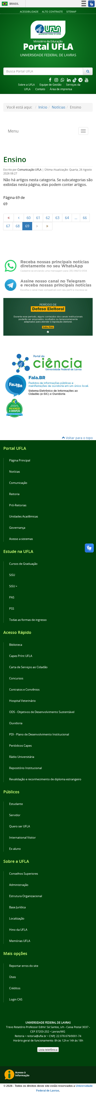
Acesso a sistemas (21, 539)
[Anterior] (19, 218)
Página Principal (19, 460)
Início (42, 107)
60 (29, 217)
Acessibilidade (29, 11)
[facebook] (50, 80)
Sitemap (71, 11)
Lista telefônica (48, 1049)
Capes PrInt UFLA (20, 656)
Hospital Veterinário (22, 701)
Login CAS (15, 999)
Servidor (14, 815)
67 (8, 226)
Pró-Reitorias (17, 505)
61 (38, 217)
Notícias (58, 107)
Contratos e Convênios (24, 690)
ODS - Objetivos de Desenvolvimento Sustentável (41, 712)
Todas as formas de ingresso (28, 620)
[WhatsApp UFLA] (48, 265)
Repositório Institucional (25, 768)
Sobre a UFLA (26, 85)
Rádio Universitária (21, 757)
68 (18, 226)
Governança (17, 528)
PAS (11, 597)
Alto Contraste (52, 11)
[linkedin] (69, 80)
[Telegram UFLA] (48, 284)
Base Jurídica (17, 907)
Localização (16, 918)
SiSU (12, 575)
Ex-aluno (15, 849)
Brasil (9, 4)
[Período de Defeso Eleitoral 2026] (48, 316)
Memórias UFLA (19, 941)
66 (85, 217)
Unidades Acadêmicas (23, 516)
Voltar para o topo (79, 438)
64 (67, 217)
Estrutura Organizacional (25, 896)
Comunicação (18, 483)
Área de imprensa (61, 89)
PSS (11, 609)
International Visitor (22, 837)
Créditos (14, 988)
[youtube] (86, 80)
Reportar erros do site (23, 966)
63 (57, 217)
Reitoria (14, 494)
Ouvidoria (15, 723)
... (76, 217)
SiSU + (13, 586)
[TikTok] (75, 80)
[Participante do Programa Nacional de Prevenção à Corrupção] (14, 407)
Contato (40, 89)
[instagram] (57, 80)
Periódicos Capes (20, 746)
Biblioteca (15, 645)
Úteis (12, 977)
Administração (18, 885)
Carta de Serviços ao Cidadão (28, 667)
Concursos (16, 678)
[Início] (8, 218)
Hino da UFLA (18, 930)
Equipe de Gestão (50, 85)
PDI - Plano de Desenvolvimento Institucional (39, 734)
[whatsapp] (63, 80)
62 (48, 217)
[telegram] (81, 80)
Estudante (16, 804)
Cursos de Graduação (23, 564)
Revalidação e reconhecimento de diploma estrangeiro (45, 779)
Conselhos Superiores (23, 874)
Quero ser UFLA (19, 826)
